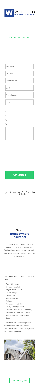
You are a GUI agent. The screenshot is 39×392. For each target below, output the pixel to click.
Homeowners (12, 112)
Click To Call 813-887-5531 (20, 37)
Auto (9, 116)
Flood (9, 120)
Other (9, 124)
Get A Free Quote (19, 380)
